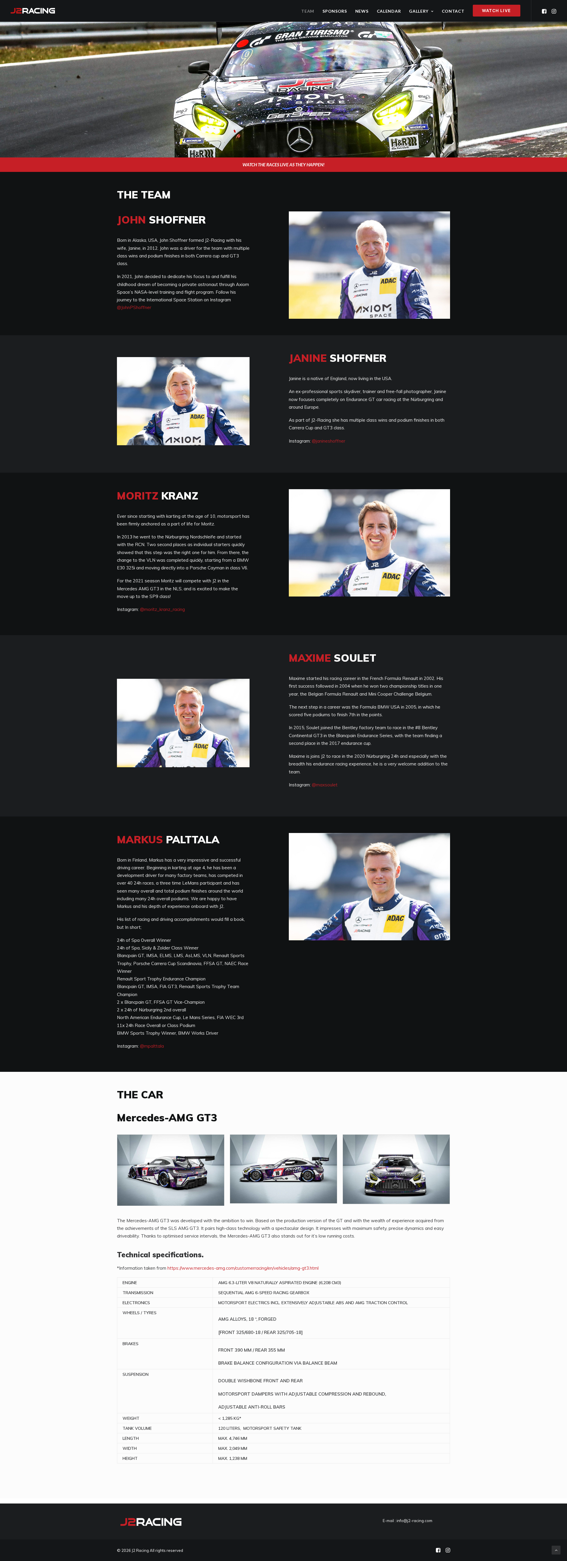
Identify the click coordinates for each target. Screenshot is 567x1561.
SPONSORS (334, 11)
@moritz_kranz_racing (162, 609)
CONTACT (453, 11)
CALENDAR (389, 11)
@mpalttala (152, 1046)
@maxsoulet (325, 785)
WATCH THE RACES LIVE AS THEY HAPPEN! (283, 164)
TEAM (307, 11)
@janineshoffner (328, 441)
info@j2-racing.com (414, 1520)
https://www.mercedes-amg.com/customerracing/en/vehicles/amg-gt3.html (243, 1268)
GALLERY (418, 11)
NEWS (362, 11)
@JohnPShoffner (134, 307)
